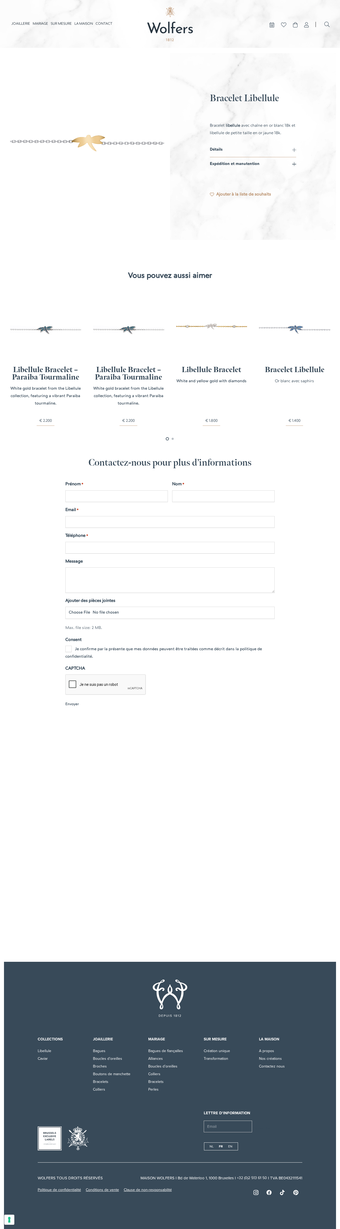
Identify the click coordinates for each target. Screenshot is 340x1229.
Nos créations (270, 1058)
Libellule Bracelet (211, 369)
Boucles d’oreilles (107, 1058)
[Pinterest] (295, 1192)
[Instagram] (255, 1192)
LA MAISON (269, 1039)
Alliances (155, 1058)
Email (72, 510)
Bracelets (100, 1082)
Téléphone (76, 536)
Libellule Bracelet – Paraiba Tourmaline (45, 373)
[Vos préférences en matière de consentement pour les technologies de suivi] (9, 1220)
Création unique (217, 1051)
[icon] (170, 994)
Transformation (216, 1058)
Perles (153, 1089)
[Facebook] (269, 1192)
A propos (267, 1051)
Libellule (44, 1051)
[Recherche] (327, 24)
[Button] (272, 25)
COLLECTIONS (50, 1039)
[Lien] (306, 25)
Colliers (99, 1089)
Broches (100, 1066)
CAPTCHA (75, 668)
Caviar (43, 1058)
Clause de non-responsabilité (148, 1190)
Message (74, 561)
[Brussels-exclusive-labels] (50, 1138)
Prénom (74, 484)
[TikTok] (282, 1192)
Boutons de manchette (111, 1074)
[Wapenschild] (78, 1138)
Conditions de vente (102, 1190)
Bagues (99, 1051)
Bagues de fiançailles (165, 1051)
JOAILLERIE (103, 1039)
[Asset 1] (170, 24)
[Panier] (295, 25)
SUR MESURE (215, 1039)
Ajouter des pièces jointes (90, 601)
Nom (178, 484)
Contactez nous (272, 1066)
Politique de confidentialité (59, 1190)
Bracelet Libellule (294, 369)
